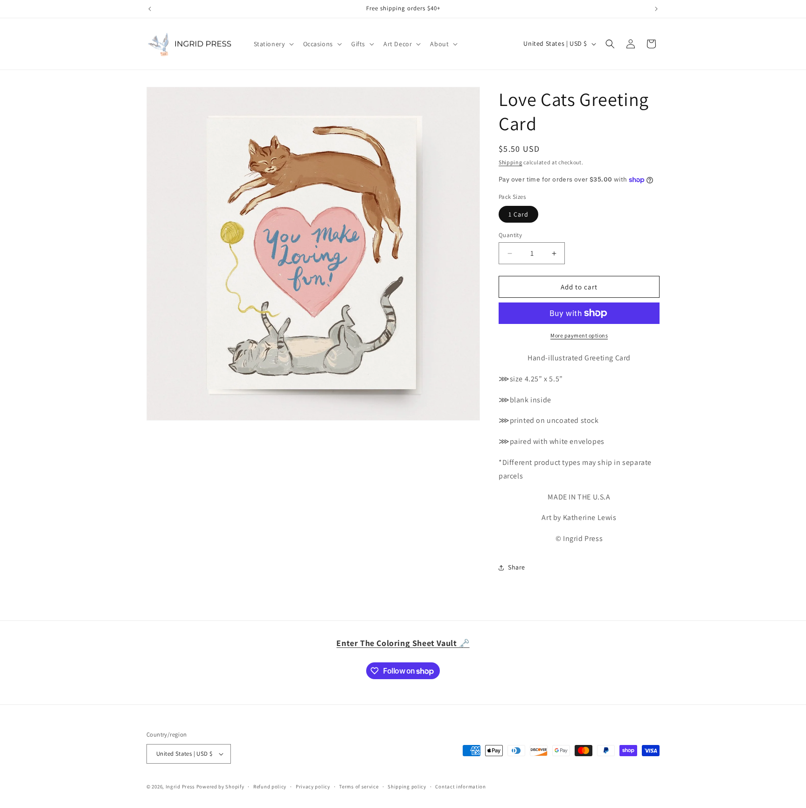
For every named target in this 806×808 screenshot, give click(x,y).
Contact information (460, 786)
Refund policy (269, 786)
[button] (273, 44)
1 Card (518, 214)
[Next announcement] (656, 9)
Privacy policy (313, 786)
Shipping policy (407, 786)
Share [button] (516, 567)
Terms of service (358, 786)
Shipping (510, 162)
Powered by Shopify (220, 786)
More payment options (579, 335)
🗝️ (402, 643)
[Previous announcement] (149, 9)
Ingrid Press (180, 786)
